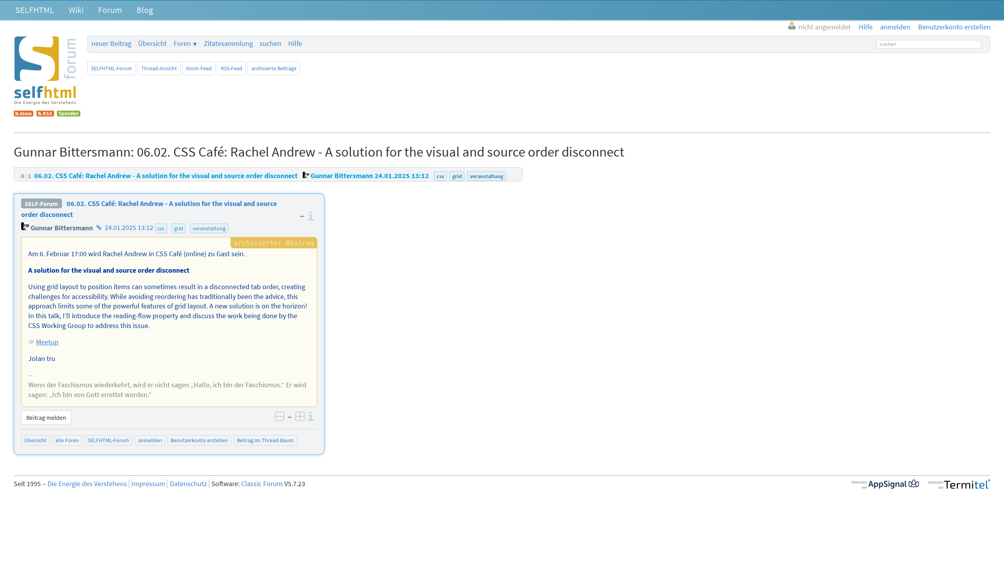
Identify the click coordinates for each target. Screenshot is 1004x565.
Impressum (148, 483)
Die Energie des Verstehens (87, 483)
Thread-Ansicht (159, 68)
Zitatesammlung (228, 43)
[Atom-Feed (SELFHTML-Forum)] (23, 114)
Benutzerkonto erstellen (199, 440)
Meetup (47, 342)
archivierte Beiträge (273, 68)
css (160, 228)
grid (178, 228)
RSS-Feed (231, 68)
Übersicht (152, 43)
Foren (182, 43)
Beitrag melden (46, 417)
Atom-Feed (199, 68)
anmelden (150, 440)
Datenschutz (188, 483)
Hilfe (295, 43)
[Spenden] (68, 114)
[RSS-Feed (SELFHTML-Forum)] (45, 114)
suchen (270, 43)
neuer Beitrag (111, 43)
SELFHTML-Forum (111, 68)
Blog (144, 9)
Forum (110, 9)
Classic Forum (262, 483)
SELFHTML (34, 9)
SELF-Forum (41, 204)
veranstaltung (209, 228)
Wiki (76, 9)
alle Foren (67, 440)
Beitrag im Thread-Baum (265, 440)
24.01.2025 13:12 (129, 228)
